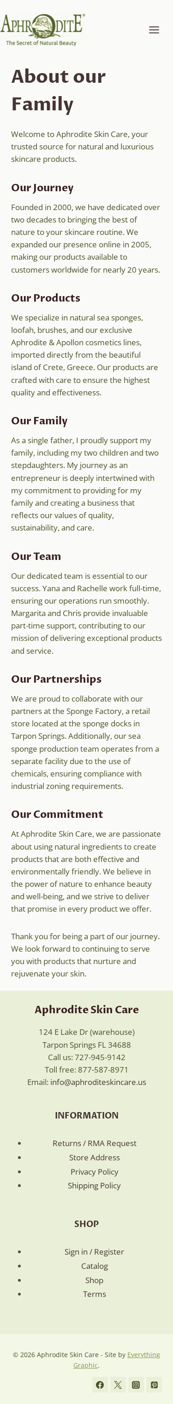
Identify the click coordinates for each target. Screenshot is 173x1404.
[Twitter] (118, 1385)
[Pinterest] (154, 1385)
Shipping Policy (94, 1185)
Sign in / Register (94, 1251)
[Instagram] (136, 1385)
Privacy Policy (95, 1171)
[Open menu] (158, 29)
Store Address (94, 1157)
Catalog (94, 1266)
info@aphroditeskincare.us (98, 1082)
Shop (94, 1280)
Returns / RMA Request (95, 1143)
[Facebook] (100, 1385)
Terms (94, 1294)
